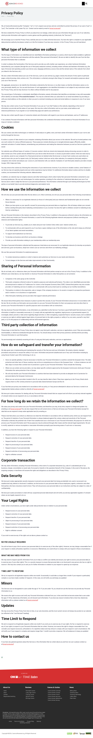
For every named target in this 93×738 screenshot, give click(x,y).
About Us (6, 687)
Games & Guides (53, 687)
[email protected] (55, 28)
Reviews (28, 687)
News (72, 687)
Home (2, 16)
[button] (83, 3)
